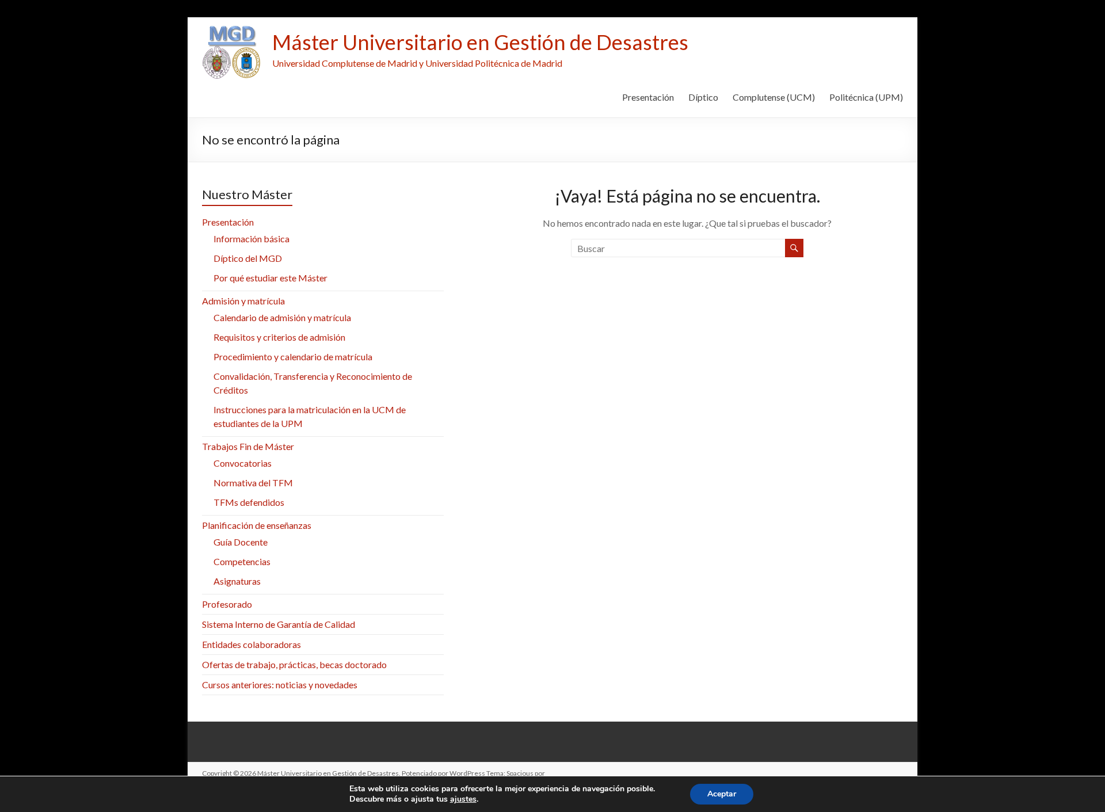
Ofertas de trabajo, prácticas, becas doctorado (294, 664)
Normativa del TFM (253, 482)
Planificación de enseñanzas (256, 525)
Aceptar (721, 793)
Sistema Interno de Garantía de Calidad (278, 624)
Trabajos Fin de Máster (248, 446)
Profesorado (227, 603)
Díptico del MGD (248, 258)
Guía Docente (241, 541)
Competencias (242, 561)
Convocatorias (243, 463)
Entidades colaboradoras (251, 644)
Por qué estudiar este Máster (270, 277)
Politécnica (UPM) (866, 97)
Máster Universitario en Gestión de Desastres (480, 42)
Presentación (648, 97)
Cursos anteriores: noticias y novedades (279, 684)
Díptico (703, 97)
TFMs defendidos (249, 502)
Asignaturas (237, 580)
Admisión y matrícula (243, 300)
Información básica (251, 238)
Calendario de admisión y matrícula (282, 317)
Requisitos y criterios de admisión (279, 336)
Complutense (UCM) (774, 97)
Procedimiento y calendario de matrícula (293, 356)
